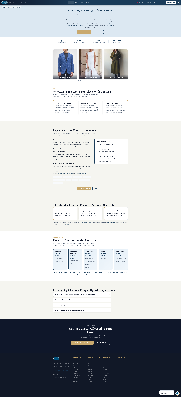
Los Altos (90, 373)
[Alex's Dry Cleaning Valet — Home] (62, 358)
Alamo (104, 385)
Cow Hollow (75, 373)
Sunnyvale (90, 387)
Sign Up (162, 2)
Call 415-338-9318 (102, 343)
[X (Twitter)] (56, 374)
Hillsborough (91, 359)
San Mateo (90, 377)
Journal (106, 394)
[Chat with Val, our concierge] (177, 393)
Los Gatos (90, 381)
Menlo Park (90, 369)
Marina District (76, 371)
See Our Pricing (98, 32)
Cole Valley (75, 377)
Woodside (90, 363)
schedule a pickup (66, 171)
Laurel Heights (76, 375)
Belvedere (105, 359)
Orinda (104, 379)
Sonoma (120, 361)
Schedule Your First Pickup (82, 342)
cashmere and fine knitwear (65, 173)
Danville (104, 387)
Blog (76, 2)
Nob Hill (75, 367)
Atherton (90, 361)
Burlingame (90, 375)
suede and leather (81, 173)
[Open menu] (178, 2)
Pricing (87, 2)
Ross (104, 363)
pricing (57, 171)
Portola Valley (91, 365)
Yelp (127, 394)
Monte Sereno (91, 383)
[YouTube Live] (54, 374)
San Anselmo (106, 375)
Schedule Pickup (171, 2)
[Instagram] (58, 374)
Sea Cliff (75, 365)
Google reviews (64, 224)
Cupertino (90, 385)
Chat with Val (63, 377)
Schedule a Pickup (84, 32)
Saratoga (90, 379)
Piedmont (105, 377)
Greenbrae (105, 367)
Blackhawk (105, 389)
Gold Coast (75, 359)
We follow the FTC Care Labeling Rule (61, 370)
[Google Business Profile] (60, 374)
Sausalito (105, 371)
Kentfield (105, 365)
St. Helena (120, 363)
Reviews (82, 2)
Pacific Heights (76, 361)
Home (4, 7)
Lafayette (105, 383)
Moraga (104, 381)
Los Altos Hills (91, 367)
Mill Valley (105, 369)
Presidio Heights (76, 363)
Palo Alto (90, 371)
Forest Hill (75, 379)
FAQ (93, 2)
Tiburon (104, 361)
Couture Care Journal (85, 222)
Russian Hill (75, 369)
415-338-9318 (108, 25)
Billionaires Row (76, 381)
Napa (119, 359)
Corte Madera (106, 373)
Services (71, 2)
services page (111, 222)
